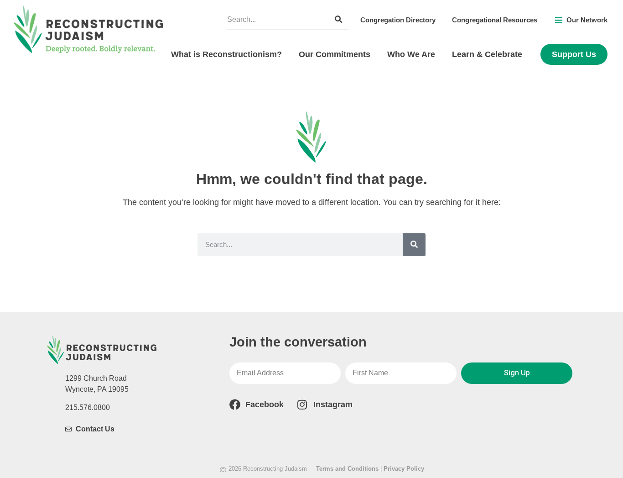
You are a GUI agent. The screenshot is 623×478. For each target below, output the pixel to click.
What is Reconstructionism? (226, 54)
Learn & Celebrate (487, 54)
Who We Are (411, 54)
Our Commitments (334, 54)
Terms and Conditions (347, 468)
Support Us (574, 54)
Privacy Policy (404, 468)
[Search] (338, 19)
